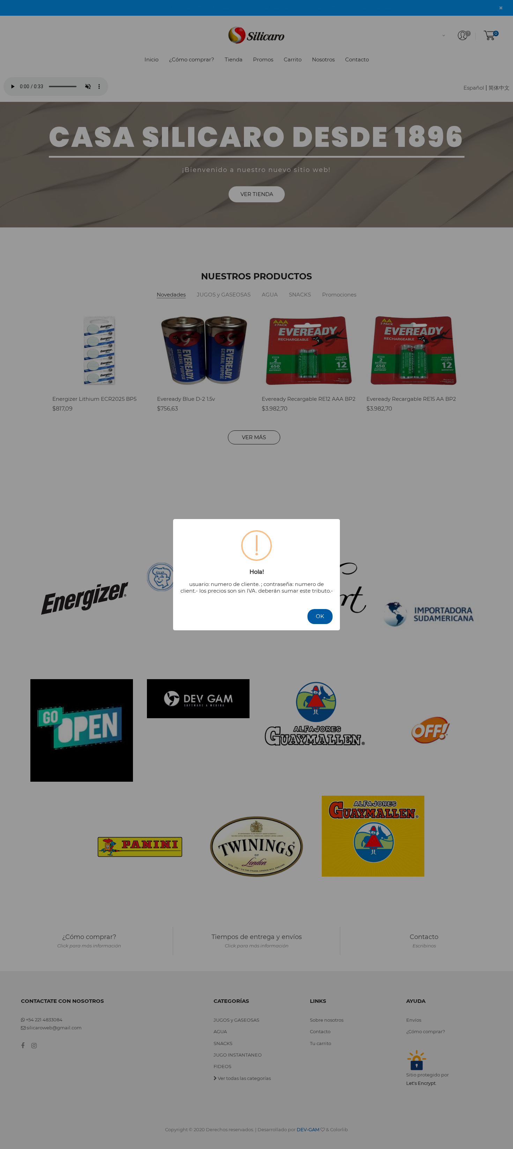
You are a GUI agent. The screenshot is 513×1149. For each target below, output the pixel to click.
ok (320, 616)
